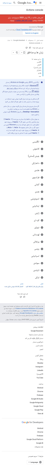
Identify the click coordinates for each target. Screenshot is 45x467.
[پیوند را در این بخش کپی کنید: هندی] (32, 191)
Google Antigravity (36, 402)
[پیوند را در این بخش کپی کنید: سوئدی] (31, 263)
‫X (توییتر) (40, 374)
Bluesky (40, 363)
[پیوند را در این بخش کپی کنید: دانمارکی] (29, 163)
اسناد (9, 40)
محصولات (30, 40)
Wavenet (33, 85)
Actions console (34, 10)
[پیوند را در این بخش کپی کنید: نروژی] (32, 227)
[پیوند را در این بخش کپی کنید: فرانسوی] (30, 177)
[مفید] (30, 47)
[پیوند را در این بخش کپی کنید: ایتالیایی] (30, 206)
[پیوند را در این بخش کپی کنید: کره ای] (31, 220)
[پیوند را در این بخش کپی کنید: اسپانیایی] (29, 256)
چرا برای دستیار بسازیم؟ (36, 334)
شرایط (41, 456)
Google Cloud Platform (35, 439)
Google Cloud (38, 406)
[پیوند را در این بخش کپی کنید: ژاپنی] (32, 213)
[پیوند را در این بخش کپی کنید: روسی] (32, 249)
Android (40, 388)
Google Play (39, 410)
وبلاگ (41, 359)
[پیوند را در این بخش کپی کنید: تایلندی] (31, 270)
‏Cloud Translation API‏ (24, 30)
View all (40, 413)
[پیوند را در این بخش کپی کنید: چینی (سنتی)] (25, 156)
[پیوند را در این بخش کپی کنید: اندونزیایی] (28, 199)
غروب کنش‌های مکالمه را (23, 20)
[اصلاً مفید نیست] (26, 47)
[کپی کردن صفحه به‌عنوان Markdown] (17, 52)
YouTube (40, 378)
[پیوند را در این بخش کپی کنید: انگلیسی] (30, 141)
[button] (22, 141)
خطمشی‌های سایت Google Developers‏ (31, 313)
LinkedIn (40, 370)
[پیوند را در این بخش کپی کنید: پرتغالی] (31, 241)
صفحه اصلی (39, 40)
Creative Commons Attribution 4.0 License (29, 308)
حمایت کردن (39, 346)
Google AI (39, 443)
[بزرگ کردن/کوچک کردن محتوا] (32, 59)
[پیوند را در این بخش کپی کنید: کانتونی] (30, 149)
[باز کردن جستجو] (14, 2)
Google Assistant (19, 40)
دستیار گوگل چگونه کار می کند (34, 338)
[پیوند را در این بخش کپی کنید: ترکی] (32, 277)
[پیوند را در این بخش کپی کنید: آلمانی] (32, 184)
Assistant (30, 2)
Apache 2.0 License (29, 311)
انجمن (41, 349)
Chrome (40, 391)
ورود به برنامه (7, 3)
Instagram (39, 367)
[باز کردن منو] (40, 3)
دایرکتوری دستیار (38, 342)
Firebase (40, 395)
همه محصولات (39, 447)
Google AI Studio (37, 399)
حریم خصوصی (32, 456)
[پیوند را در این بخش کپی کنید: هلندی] (32, 170)
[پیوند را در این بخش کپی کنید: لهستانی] (30, 234)
